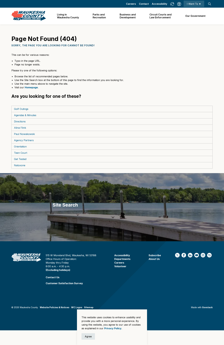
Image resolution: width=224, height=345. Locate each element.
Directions (20, 121)
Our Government (195, 15)
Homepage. (32, 87)
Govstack (207, 307)
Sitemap (88, 307)
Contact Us (52, 277)
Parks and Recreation (99, 16)
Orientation (20, 146)
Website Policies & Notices (54, 307)
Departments (122, 259)
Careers (131, 3)
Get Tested (20, 159)
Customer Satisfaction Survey (64, 283)
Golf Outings (21, 108)
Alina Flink (20, 127)
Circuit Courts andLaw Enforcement (160, 16)
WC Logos (76, 307)
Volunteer (120, 266)
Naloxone (19, 165)
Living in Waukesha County (68, 16)
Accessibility (159, 3)
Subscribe (155, 255)
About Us (154, 259)
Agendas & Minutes (25, 115)
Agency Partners (24, 140)
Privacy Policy (112, 328)
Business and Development (128, 16)
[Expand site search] (209, 4)
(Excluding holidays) (58, 270)
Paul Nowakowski (24, 134)
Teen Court (20, 152)
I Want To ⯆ (194, 3)
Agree (88, 336)
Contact (144, 3)
